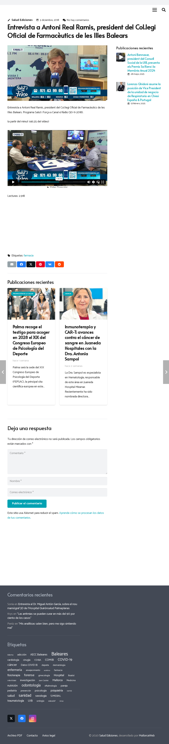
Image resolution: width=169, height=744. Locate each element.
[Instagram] (32, 718)
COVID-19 (65, 660)
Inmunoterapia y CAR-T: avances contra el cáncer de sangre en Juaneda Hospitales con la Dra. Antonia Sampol (83, 343)
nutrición (12, 685)
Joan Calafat (44, 680)
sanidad (25, 695)
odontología (31, 685)
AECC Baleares (38, 654)
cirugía (26, 660)
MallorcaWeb (147, 735)
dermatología (59, 665)
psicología (41, 690)
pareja (64, 686)
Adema (10, 654)
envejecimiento (33, 670)
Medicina (71, 680)
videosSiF (52, 701)
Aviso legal (48, 735)
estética (47, 670)
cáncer (12, 665)
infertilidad (11, 680)
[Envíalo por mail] (11, 264)
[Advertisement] (57, 224)
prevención (26, 691)
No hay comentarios (78, 20)
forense (29, 675)
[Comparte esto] (21, 264)
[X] (11, 718)
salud (11, 695)
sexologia (41, 696)
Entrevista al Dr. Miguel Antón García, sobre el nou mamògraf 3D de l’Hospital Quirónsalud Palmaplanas (42, 606)
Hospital (59, 675)
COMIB (49, 659)
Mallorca (57, 680)
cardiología (13, 660)
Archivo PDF (14, 735)
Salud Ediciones (22, 20)
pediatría (12, 691)
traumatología (15, 700)
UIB (30, 700)
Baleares (59, 654)
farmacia (29, 255)
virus (62, 701)
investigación (27, 680)
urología (40, 701)
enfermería (14, 670)
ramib (69, 690)
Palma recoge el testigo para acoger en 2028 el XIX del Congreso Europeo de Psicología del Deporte (31, 340)
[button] (154, 10)
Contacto (32, 735)
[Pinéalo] (40, 264)
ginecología (44, 675)
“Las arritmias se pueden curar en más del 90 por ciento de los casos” (41, 615)
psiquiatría (57, 690)
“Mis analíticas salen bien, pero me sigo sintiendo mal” (41, 625)
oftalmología (51, 686)
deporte (45, 665)
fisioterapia (13, 675)
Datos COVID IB (29, 665)
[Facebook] (22, 718)
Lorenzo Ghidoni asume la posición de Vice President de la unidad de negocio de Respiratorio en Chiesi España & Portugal (144, 92)
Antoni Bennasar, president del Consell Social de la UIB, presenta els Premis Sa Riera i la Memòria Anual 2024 (143, 62)
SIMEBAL (56, 696)
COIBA (37, 660)
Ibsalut (71, 675)
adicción (21, 655)
